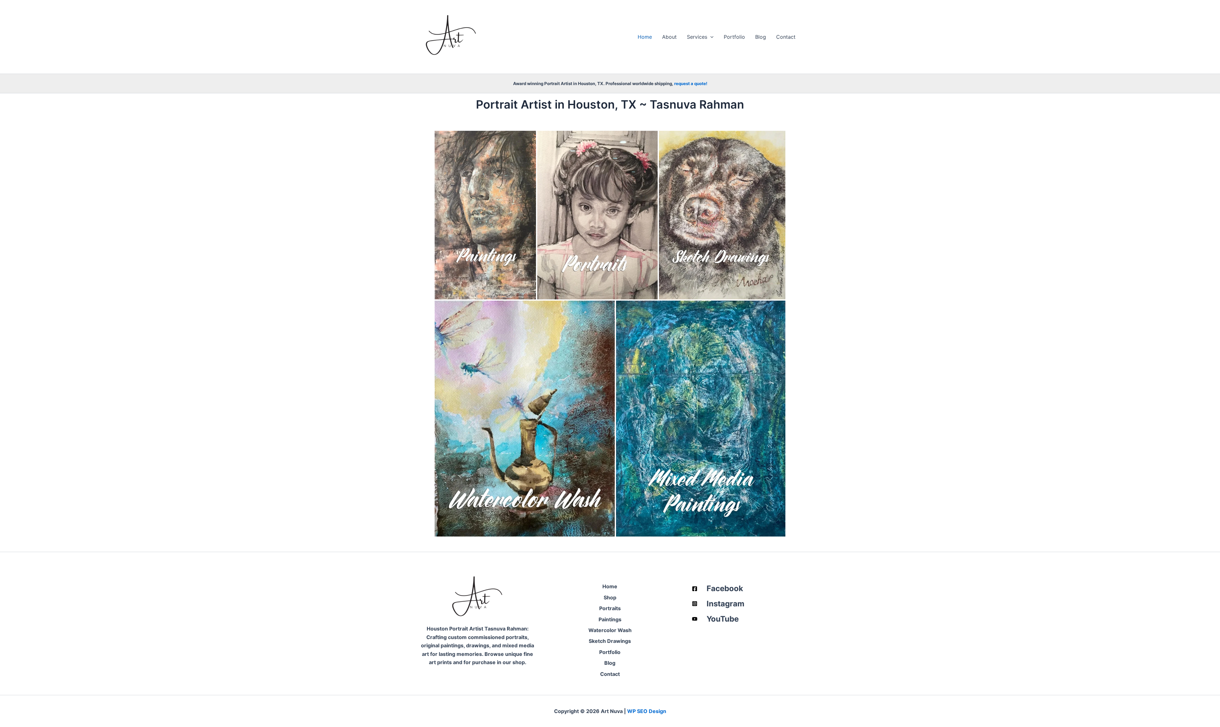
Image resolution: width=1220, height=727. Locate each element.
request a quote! (690, 83)
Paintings (610, 619)
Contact (786, 37)
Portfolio (734, 37)
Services (697, 37)
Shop (610, 597)
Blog (760, 37)
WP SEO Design (646, 711)
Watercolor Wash (610, 630)
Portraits (610, 608)
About (669, 37)
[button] (710, 37)
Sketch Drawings (610, 641)
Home (645, 37)
